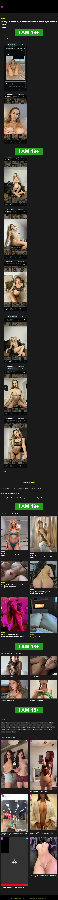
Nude (40, 488)
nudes (8, 729)
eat (12, 725)
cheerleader (35, 722)
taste (46, 729)
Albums (3, 551)
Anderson (5, 488)
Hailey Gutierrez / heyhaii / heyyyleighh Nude (40, 592)
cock (42, 722)
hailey (11, 488)
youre (14, 731)
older (14, 729)
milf (43, 727)
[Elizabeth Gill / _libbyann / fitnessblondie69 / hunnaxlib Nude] (14, 813)
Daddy (51, 722)
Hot (2, 741)
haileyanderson (19, 488)
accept (8, 722)
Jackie (24, 727)
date (3, 725)
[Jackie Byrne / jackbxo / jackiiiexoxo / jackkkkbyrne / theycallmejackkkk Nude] (43, 812)
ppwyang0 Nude (7, 677)
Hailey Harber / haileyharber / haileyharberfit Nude (12, 586)
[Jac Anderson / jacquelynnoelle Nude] (14, 533)
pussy (34, 729)
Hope (3, 727)
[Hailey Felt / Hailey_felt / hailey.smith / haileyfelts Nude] (14, 614)
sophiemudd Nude (36, 700)
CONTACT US (25, 898)
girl (30, 725)
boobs (28, 722)
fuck (21, 725)
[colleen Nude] (43, 665)
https (14, 727)
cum (47, 722)
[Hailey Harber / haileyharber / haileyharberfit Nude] (14, 571)
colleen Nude (34, 677)
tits (51, 729)
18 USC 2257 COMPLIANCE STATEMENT (38, 898)
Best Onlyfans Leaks (16, 898)
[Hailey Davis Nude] (43, 615)
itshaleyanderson (31, 488)
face (16, 725)
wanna (8, 731)
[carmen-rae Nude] (14, 689)
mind (48, 727)
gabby (26, 725)
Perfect (24, 729)
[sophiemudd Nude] (43, 689)
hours (8, 727)
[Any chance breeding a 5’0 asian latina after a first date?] (43, 855)
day (8, 725)
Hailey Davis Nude (36, 637)
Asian (14, 722)
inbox (19, 727)
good (39, 725)
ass (18, 722)
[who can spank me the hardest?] (43, 765)
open (19, 729)
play (30, 729)
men (38, 727)
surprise (40, 729)
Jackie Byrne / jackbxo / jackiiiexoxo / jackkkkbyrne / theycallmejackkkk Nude (41, 832)
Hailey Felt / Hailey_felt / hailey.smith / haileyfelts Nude (12, 635)
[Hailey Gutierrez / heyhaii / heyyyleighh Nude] (43, 574)
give (35, 725)
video (3, 731)
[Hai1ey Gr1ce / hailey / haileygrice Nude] (43, 534)
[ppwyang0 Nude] (14, 665)
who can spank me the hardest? (39, 791)
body (23, 722)
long (29, 727)
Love (34, 727)
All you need (4, 790)
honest (50, 725)
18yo (3, 722)
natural (53, 727)
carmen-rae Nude (7, 700)
